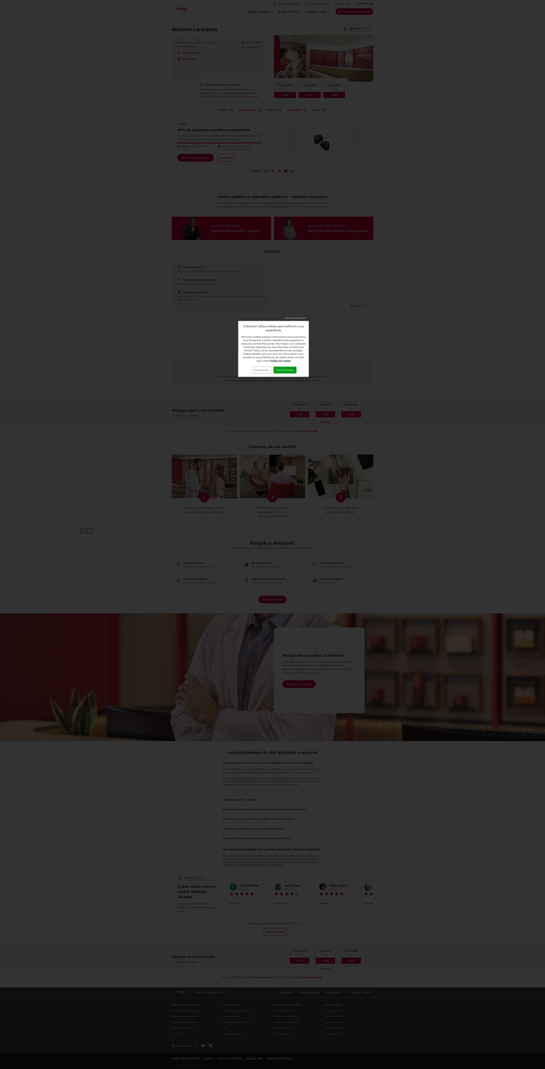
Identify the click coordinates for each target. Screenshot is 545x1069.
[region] (273, 349)
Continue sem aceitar (295, 318)
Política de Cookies (281, 360)
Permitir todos (285, 370)
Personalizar (261, 370)
